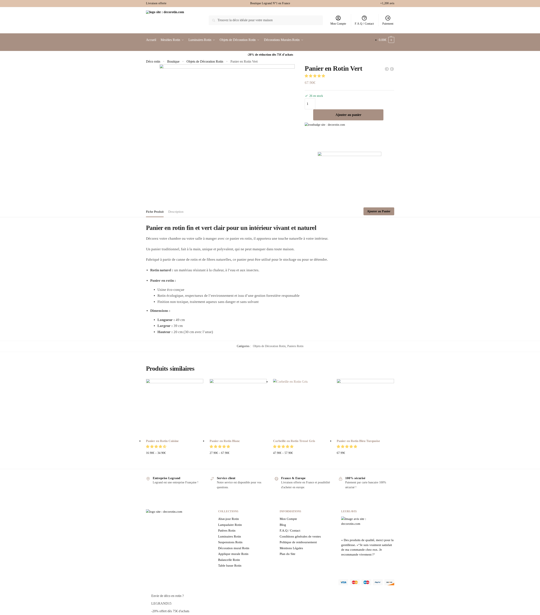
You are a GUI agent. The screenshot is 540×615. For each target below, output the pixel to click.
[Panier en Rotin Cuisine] (174, 407)
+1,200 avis (387, 3)
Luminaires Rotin (229, 536)
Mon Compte (338, 23)
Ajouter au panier (348, 115)
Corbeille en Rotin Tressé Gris (294, 441)
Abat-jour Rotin (228, 519)
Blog (283, 524)
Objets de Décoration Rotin (205, 61)
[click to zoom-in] (227, 132)
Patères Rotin (227, 530)
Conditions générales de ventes (300, 536)
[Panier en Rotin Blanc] (238, 407)
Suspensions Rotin (230, 542)
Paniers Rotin (295, 346)
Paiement (387, 23)
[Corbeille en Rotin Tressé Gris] (301, 407)
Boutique (173, 61)
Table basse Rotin (229, 565)
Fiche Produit (155, 211)
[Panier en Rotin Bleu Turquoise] (365, 407)
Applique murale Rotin (233, 554)
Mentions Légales (291, 548)
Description (176, 211)
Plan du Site (287, 554)
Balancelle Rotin (229, 560)
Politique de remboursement (298, 542)
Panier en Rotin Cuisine (162, 441)
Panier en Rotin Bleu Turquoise (358, 441)
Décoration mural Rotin (233, 548)
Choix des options (174, 459)
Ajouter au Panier (378, 211)
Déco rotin (153, 61)
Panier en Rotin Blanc (225, 441)
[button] (315, 76)
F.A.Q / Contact (364, 23)
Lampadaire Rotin (230, 524)
